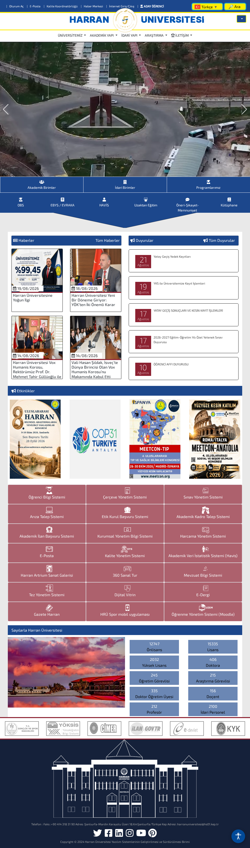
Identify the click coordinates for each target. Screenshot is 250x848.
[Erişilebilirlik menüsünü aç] (238, 836)
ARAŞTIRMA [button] (154, 35)
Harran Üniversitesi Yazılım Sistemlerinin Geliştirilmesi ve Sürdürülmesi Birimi (137, 841)
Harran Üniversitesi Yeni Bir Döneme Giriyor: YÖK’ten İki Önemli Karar (93, 300)
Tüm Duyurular (222, 240)
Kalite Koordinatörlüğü (61, 6)
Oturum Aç (15, 6)
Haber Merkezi (92, 6)
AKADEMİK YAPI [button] (102, 35)
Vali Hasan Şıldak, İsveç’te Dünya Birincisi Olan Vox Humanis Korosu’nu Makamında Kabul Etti (95, 369)
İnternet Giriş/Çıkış (120, 6)
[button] (241, 19)
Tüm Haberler (107, 240)
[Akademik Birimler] (42, 180)
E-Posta (34, 6)
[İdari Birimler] (125, 180)
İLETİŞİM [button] (182, 35)
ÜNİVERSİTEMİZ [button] (70, 35)
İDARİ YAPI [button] (129, 35)
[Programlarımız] (208, 180)
